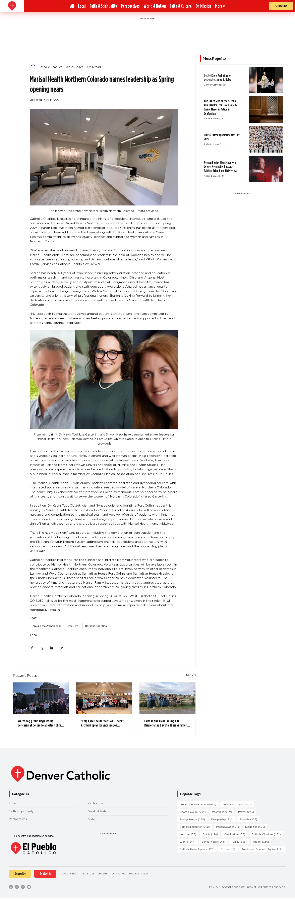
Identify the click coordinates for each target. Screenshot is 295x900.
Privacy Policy (138, 873)
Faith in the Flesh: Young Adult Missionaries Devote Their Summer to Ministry (167, 723)
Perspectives (18, 819)
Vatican (189, 834)
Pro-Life (73, 626)
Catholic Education (196, 826)
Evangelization (193, 819)
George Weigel (194, 811)
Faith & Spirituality (21, 811)
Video (92, 819)
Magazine (256, 826)
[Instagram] (23, 887)
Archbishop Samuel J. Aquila (263, 849)
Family (240, 841)
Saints (211, 834)
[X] (17, 887)
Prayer (247, 811)
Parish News (228, 826)
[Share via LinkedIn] (51, 648)
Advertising (68, 873)
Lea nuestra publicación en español (33, 835)
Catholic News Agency (198, 849)
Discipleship (223, 819)
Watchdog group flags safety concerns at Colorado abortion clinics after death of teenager (40, 723)
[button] (220, 6)
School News (215, 841)
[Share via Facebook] (32, 648)
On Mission (95, 803)
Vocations (223, 811)
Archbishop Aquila (238, 804)
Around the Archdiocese (47, 626)
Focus (229, 849)
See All (191, 674)
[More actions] (176, 67)
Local (33, 635)
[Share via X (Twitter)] (42, 648)
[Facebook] (11, 887)
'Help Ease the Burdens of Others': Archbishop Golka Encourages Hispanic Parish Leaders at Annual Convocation (102, 723)
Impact (262, 841)
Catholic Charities (96, 626)
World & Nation (98, 811)
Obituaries (118, 873)
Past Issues (87, 873)
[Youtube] (29, 887)
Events (189, 841)
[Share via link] (61, 648)
